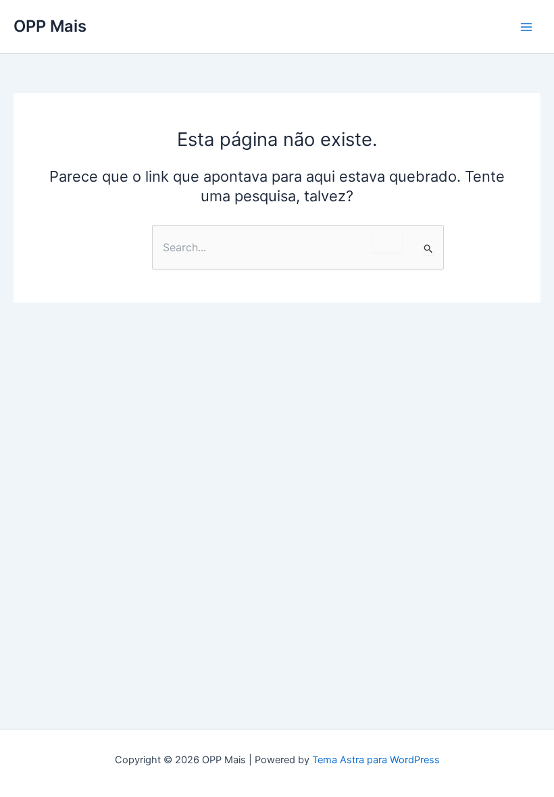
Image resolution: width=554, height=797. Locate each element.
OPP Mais (50, 26)
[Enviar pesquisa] (429, 248)
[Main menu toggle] (526, 27)
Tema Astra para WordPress (376, 760)
